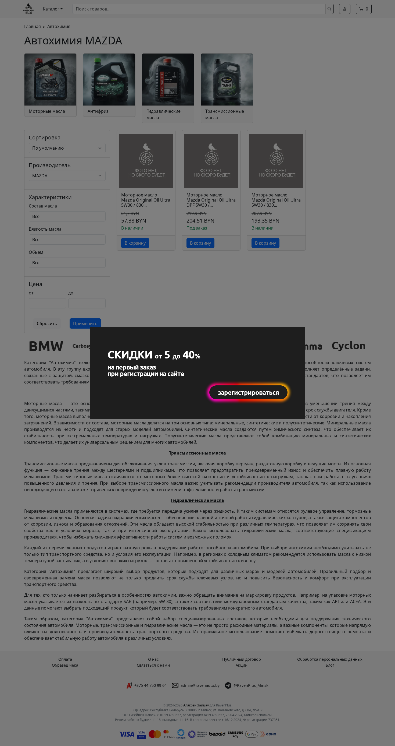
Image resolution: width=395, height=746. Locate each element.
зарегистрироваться (248, 392)
